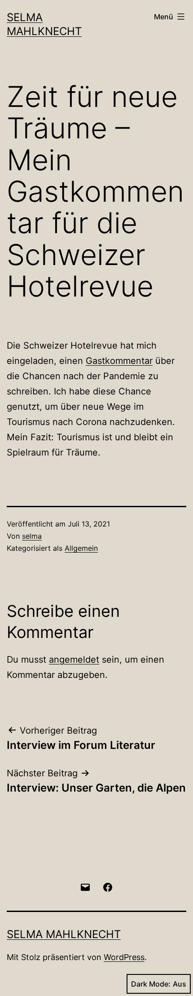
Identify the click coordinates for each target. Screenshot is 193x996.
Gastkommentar (119, 360)
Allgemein (81, 548)
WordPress (124, 957)
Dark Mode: (151, 983)
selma (32, 535)
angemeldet (74, 659)
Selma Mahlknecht (64, 934)
